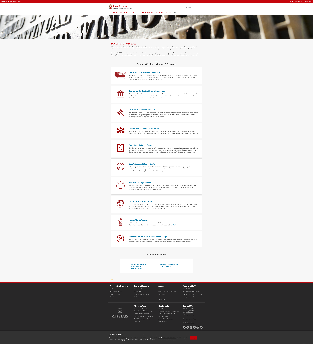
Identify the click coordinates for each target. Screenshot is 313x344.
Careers (168, 12)
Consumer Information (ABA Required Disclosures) (143, 310)
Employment (162, 321)
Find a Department (189, 323)
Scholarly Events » (137, 266)
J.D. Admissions (114, 289)
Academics (159, 12)
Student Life (134, 12)
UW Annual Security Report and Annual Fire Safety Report (168, 313)
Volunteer (161, 299)
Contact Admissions (189, 319)
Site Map (161, 309)
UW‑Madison (11, 1)
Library (175, 12)
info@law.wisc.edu (188, 315)
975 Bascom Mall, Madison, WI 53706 (189, 310)
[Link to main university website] (120, 312)
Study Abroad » (165, 266)
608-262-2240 (188, 313)
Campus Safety (163, 316)
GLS (174, 225)
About (115, 12)
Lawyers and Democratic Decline (142, 110)
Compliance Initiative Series (140, 145)
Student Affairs (139, 289)
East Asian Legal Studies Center (142, 164)
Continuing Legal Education (167, 291)
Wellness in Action (140, 297)
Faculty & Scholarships (190, 289)
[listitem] (184, 327)
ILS (154, 152)
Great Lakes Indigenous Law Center (144, 128)
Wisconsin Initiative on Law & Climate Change (148, 237)
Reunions (161, 297)
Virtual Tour (138, 321)
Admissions (123, 12)
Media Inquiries (187, 321)
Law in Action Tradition (141, 314)
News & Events (299, 1)
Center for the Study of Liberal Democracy (147, 91)
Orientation (113, 297)
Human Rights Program (138, 220)
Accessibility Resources (165, 319)
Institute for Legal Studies (140, 182)
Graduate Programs (116, 291)
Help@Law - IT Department (192, 297)
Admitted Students (116, 294)
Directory (308, 1)
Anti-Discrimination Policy (142, 319)
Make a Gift (162, 294)
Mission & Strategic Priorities (143, 316)
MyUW (291, 1)
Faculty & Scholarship (138, 264)
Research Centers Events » (169, 264)
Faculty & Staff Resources (191, 291)
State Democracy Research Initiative (144, 72)
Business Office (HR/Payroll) (192, 294)
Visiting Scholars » (137, 268)
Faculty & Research (147, 12)
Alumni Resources (164, 289)
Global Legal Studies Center (141, 201)
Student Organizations (141, 294)
